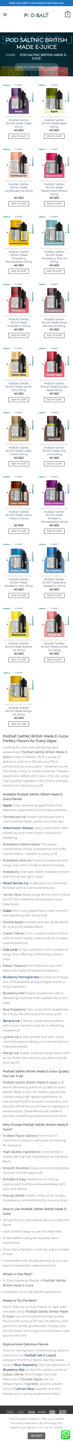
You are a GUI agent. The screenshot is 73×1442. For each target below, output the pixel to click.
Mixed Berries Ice (15, 883)
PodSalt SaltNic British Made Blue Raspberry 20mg (54, 582)
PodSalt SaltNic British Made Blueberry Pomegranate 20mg (54, 516)
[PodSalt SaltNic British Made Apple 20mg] (54, 98)
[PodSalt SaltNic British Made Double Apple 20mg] (54, 361)
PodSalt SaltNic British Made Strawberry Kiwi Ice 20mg (54, 256)
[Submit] (65, 27)
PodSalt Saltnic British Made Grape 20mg (18, 123)
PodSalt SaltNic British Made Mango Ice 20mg (18, 711)
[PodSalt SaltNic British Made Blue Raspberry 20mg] (54, 557)
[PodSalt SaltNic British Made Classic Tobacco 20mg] (19, 489)
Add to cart (18, 136)
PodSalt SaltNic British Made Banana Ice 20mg (18, 647)
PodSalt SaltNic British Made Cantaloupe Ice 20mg (19, 187)
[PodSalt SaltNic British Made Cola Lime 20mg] (54, 425)
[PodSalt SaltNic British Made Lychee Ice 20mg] (54, 621)
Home (11, 55)
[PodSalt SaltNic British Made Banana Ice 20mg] (19, 621)
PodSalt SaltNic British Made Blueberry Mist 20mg (19, 582)
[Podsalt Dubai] (36, 14)
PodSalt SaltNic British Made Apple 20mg (54, 123)
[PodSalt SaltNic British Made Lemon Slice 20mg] (19, 361)
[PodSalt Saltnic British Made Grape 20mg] (19, 98)
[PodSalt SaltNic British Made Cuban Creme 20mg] (19, 425)
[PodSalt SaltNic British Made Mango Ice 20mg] (19, 685)
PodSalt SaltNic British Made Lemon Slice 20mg (18, 387)
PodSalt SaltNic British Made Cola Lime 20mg (54, 451)
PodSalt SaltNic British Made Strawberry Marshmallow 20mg (19, 256)
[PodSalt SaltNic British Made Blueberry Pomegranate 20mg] (54, 489)
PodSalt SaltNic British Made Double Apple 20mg (54, 387)
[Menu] (5, 14)
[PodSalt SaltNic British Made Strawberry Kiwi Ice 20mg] (54, 229)
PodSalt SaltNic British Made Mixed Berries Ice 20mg (54, 322)
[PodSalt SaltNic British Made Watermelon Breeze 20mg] (54, 162)
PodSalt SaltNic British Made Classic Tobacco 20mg (19, 515)
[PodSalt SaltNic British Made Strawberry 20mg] (19, 297)
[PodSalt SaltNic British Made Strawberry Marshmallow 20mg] (19, 229)
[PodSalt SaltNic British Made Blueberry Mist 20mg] (19, 557)
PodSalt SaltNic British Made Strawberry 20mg (18, 322)
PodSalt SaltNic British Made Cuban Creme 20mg (19, 451)
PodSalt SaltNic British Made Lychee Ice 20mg (54, 647)
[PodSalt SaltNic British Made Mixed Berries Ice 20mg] (54, 297)
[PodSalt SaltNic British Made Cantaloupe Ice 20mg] (19, 162)
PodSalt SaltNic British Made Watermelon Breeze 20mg (54, 189)
